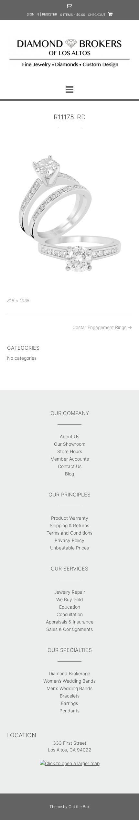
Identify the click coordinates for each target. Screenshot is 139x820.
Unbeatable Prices (69, 547)
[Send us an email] (69, 6)
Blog (69, 473)
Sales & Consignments (69, 629)
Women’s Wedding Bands (69, 681)
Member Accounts (69, 459)
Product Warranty (69, 518)
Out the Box (79, 806)
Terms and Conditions (69, 533)
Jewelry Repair (69, 592)
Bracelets (70, 695)
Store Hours (69, 451)
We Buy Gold (69, 599)
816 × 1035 (18, 300)
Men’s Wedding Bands (69, 688)
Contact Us (69, 466)
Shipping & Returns (69, 525)
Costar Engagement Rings (102, 327)
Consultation (70, 614)
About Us (69, 436)
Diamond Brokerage (69, 673)
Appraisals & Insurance (69, 621)
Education (69, 607)
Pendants (69, 710)
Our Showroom (69, 444)
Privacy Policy (69, 540)
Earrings (69, 703)
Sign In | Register (42, 14)
